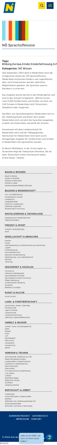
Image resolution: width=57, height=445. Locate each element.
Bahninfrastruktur (11, 366)
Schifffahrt (9, 383)
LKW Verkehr (10, 373)
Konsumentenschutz (12, 252)
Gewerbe (8, 399)
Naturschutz (9, 340)
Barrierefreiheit (19, 416)
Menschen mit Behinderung (15, 255)
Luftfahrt (8, 376)
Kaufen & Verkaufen (12, 178)
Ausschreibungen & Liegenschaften (18, 396)
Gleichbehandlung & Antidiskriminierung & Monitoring (25, 245)
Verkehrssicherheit (12, 385)
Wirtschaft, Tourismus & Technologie (18, 406)
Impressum (22, 419)
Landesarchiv (10, 199)
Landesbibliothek (11, 202)
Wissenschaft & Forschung (15, 209)
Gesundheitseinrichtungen (14, 276)
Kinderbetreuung (11, 250)
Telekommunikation (12, 220)
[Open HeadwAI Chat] (49, 437)
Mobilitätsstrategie (12, 378)
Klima (7, 333)
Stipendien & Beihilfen (13, 206)
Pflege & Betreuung (12, 280)
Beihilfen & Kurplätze (12, 287)
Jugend (8, 248)
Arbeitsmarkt (10, 394)
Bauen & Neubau (11, 176)
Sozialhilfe (8, 285)
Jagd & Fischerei (11, 310)
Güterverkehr (10, 368)
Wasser (7, 348)
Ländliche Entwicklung (13, 315)
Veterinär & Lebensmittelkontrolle (17, 317)
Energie (8, 331)
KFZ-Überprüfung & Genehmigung (17, 371)
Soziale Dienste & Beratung (15, 283)
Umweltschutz (10, 345)
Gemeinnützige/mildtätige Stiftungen (18, 185)
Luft (6, 336)
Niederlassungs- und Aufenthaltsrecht (19, 257)
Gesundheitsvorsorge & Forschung (18, 278)
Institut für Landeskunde (14, 204)
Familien (8, 241)
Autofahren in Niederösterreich (16, 364)
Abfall (7, 329)
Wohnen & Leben (11, 183)
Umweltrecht (9, 343)
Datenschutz (40, 416)
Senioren (8, 259)
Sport (7, 231)
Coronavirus (9, 271)
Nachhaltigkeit (10, 338)
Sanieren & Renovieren (13, 181)
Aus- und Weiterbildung (13, 194)
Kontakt (36, 419)
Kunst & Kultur (10, 296)
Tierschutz (9, 262)
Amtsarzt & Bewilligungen (14, 273)
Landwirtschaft (10, 313)
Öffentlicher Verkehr (12, 380)
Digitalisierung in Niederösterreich (17, 218)
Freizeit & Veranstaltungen (14, 229)
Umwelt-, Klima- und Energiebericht (18, 326)
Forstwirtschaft (10, 308)
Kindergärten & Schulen (14, 197)
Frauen (7, 243)
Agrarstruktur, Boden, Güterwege (17, 305)
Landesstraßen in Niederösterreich (18, 361)
